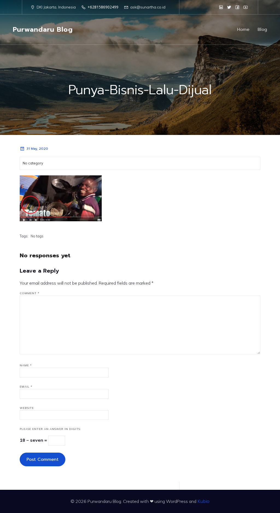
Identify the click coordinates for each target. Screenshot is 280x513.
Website (27, 408)
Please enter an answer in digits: (50, 429)
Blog (262, 29)
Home (243, 29)
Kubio (203, 501)
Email (26, 386)
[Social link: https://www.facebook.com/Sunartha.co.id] (237, 7)
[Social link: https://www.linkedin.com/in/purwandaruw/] (221, 7)
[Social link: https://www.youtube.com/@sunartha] (245, 7)
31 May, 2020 (37, 148)
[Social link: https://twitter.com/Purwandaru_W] (229, 7)
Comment (29, 293)
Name (26, 365)
